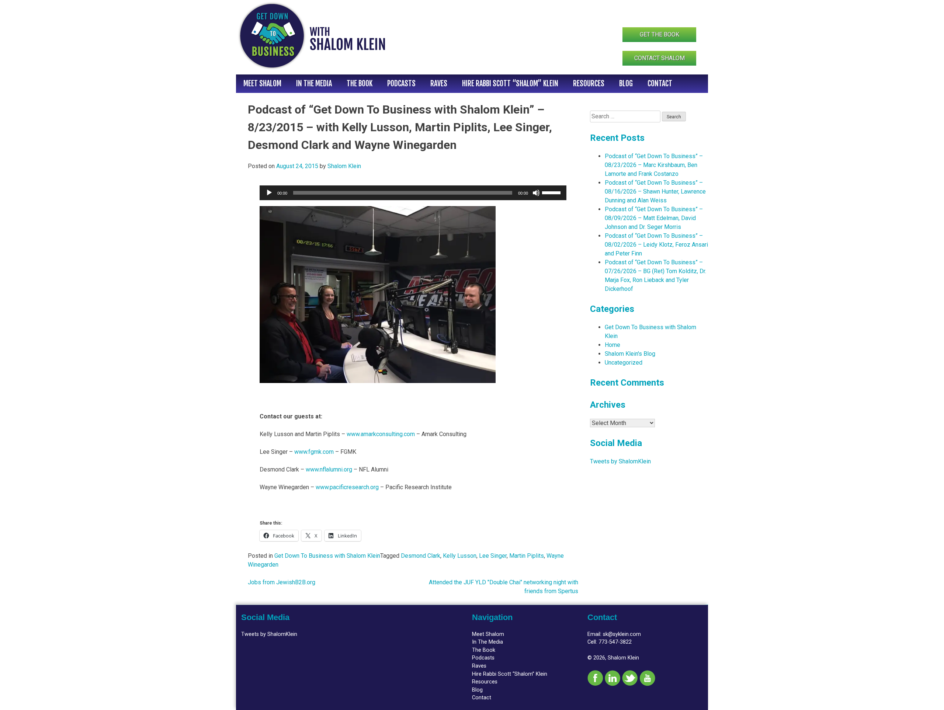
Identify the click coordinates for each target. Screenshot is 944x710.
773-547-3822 (615, 642)
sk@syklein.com (622, 634)
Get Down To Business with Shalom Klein (327, 555)
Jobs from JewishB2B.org (281, 582)
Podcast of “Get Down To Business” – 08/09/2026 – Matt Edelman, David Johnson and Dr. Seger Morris (654, 218)
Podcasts (401, 83)
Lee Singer (493, 555)
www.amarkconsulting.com (381, 434)
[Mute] (536, 192)
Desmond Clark (420, 555)
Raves (438, 83)
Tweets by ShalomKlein (620, 461)
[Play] (269, 192)
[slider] (552, 192)
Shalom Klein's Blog (630, 353)
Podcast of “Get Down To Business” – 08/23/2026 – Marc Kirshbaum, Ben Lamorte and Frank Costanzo (654, 165)
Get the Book (659, 34)
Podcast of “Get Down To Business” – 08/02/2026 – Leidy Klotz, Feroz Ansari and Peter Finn (656, 244)
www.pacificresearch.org (347, 487)
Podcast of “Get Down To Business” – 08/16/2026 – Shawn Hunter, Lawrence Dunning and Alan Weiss (655, 191)
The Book (359, 83)
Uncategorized (623, 362)
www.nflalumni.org (329, 469)
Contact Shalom (659, 58)
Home (612, 344)
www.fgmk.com (314, 451)
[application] (413, 192)
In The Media (314, 83)
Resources (588, 83)
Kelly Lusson (459, 555)
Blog (626, 83)
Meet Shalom (262, 83)
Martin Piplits (526, 555)
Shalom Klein (344, 166)
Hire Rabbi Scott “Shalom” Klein (510, 83)
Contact (660, 83)
